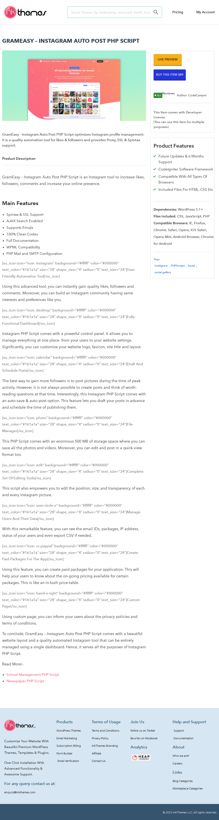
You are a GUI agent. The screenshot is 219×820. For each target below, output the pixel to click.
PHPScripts (178, 265)
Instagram (161, 265)
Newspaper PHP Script (25, 681)
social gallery (163, 272)
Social (191, 265)
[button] (168, 59)
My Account (205, 12)
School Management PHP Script (32, 674)
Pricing (177, 12)
